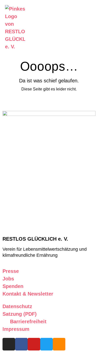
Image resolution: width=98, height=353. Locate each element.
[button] (79, 28)
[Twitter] (46, 344)
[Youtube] (34, 344)
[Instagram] (9, 344)
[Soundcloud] (59, 344)
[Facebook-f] (21, 344)
